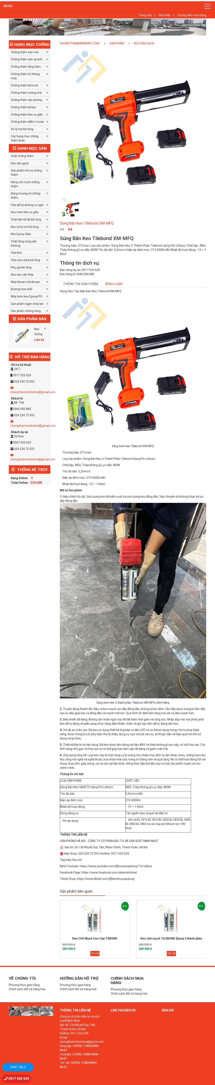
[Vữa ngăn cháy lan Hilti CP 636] (22, 335)
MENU (8, 6)
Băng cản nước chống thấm (25, 184)
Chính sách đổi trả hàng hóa (27, 989)
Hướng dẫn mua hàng (192, 15)
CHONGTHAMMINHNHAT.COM (79, 43)
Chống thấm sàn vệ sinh (26, 59)
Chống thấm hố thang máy (25, 76)
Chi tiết (95, 953)
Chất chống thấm (22, 156)
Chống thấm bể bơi (23, 107)
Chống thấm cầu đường (26, 100)
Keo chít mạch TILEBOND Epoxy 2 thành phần (95, 938)
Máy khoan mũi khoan (25, 282)
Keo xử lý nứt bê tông (25, 227)
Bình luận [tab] (113, 284)
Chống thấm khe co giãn (27, 114)
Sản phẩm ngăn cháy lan (27, 303)
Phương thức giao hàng (24, 985)
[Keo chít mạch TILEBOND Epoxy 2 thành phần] (95, 918)
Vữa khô (16, 252)
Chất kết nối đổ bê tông (26, 219)
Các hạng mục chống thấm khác (25, 138)
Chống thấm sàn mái (24, 52)
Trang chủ (145, 15)
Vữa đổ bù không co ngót (27, 205)
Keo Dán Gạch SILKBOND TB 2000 (171, 938)
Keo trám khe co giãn (25, 212)
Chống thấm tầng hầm (26, 66)
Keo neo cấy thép (22, 274)
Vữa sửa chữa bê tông (25, 260)
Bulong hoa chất (21, 289)
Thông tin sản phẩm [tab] (80, 284)
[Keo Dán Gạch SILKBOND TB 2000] (171, 918)
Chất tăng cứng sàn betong (24, 243)
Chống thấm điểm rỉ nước (27, 121)
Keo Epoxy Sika (21, 234)
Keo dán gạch (144, 43)
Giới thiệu (165, 15)
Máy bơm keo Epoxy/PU (26, 296)
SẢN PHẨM (116, 43)
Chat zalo (18, 1067)
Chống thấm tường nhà (26, 92)
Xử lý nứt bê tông (22, 129)
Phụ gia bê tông (21, 267)
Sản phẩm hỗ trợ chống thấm (26, 172)
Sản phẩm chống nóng (26, 311)
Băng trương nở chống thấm (25, 195)
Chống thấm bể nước (24, 85)
